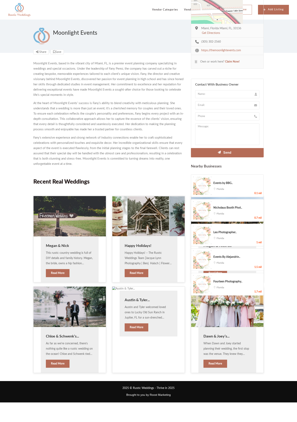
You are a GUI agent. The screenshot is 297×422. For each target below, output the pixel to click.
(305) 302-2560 (211, 41)
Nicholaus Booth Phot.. (227, 207)
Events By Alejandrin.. (226, 257)
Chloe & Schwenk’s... (62, 336)
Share (42, 52)
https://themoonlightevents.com (221, 50)
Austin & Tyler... (137, 300)
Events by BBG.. (223, 183)
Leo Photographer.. (225, 232)
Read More (57, 273)
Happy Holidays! (138, 246)
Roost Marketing (160, 394)
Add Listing (276, 9)
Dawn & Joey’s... (216, 336)
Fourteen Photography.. (227, 281)
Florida (220, 189)
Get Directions (211, 33)
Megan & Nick (57, 246)
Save (58, 52)
